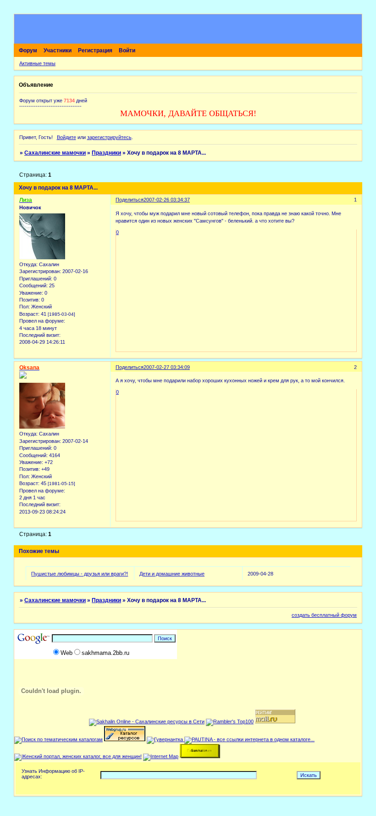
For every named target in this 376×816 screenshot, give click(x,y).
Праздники (106, 153)
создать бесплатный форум (324, 615)
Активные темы (37, 63)
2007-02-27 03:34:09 (167, 367)
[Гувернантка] (165, 739)
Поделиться (130, 199)
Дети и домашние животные (172, 573)
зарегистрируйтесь (109, 137)
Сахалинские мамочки (55, 153)
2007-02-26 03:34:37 (167, 199)
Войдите (66, 137)
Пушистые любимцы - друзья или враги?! (79, 573)
